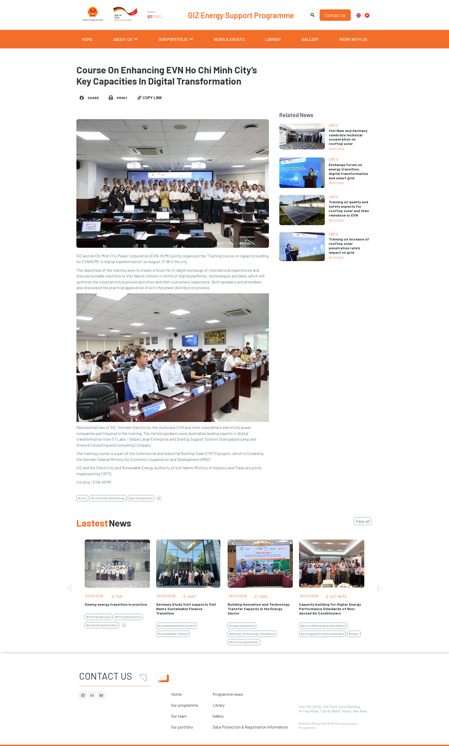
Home (176, 694)
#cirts (82, 498)
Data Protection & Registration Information (250, 726)
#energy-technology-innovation (252, 633)
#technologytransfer (244, 642)
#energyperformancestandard (322, 633)
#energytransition (128, 616)
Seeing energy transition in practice (116, 604)
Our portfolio (182, 726)
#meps (354, 633)
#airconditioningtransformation (323, 625)
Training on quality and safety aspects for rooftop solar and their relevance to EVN (349, 208)
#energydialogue (98, 616)
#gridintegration (141, 498)
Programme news (228, 694)
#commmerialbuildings (108, 498)
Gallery (218, 715)
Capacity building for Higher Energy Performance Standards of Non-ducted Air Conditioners (330, 608)
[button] (89, 98)
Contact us (105, 675)
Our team (179, 715)
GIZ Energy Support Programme (241, 15)
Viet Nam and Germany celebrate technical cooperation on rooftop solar (348, 137)
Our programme (184, 705)
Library (218, 705)
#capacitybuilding (242, 625)
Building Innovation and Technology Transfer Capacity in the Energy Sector (258, 608)
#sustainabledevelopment (176, 625)
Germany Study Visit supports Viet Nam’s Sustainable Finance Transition (186, 608)
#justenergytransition (102, 625)
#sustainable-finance (173, 633)
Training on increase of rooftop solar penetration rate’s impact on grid (349, 245)
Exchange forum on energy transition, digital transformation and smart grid (348, 171)
